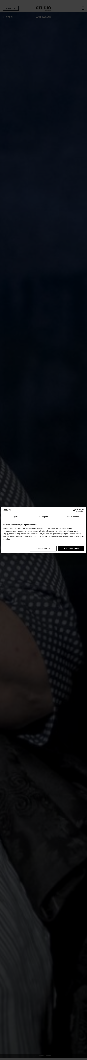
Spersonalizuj (41, 548)
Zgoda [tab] (15, 517)
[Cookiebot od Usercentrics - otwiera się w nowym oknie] (74, 510)
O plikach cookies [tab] (72, 517)
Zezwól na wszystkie (71, 548)
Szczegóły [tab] (43, 517)
